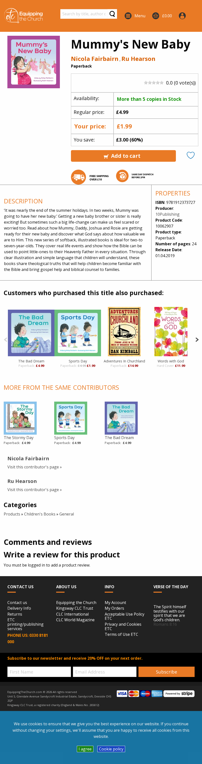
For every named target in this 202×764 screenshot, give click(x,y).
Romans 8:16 (165, 624)
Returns (14, 614)
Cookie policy (111, 749)
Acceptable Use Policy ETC (124, 616)
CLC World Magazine (75, 620)
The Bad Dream (31, 361)
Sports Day (78, 361)
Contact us (17, 603)
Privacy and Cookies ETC (123, 626)
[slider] (154, 83)
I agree (85, 749)
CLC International (72, 614)
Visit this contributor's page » (34, 467)
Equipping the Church (76, 603)
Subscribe (166, 672)
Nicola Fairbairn (94, 58)
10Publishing (167, 214)
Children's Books (39, 514)
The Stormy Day (19, 437)
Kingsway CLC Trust (74, 608)
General (66, 514)
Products (12, 514)
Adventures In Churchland (124, 361)
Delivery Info (19, 608)
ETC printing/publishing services (25, 624)
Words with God (171, 361)
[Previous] (5, 339)
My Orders (114, 608)
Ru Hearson (138, 58)
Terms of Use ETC (121, 634)
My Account (115, 603)
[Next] (197, 339)
